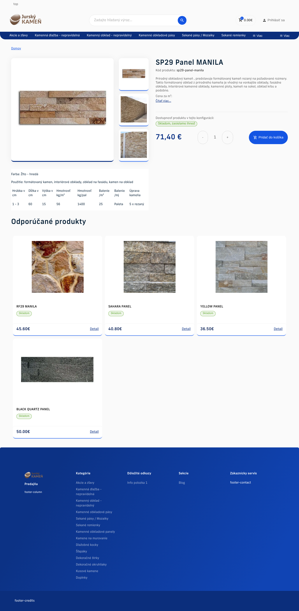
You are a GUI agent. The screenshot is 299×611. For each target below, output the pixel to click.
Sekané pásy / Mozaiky (92, 518)
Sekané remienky (88, 525)
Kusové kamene (87, 571)
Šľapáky (81, 551)
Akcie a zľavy (85, 483)
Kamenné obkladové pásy (94, 512)
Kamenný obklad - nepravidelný (89, 503)
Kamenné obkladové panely (95, 532)
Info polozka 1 (137, 483)
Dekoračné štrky (87, 558)
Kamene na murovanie (91, 538)
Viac (259, 35)
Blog (182, 483)
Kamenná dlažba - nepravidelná (89, 492)
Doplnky (82, 578)
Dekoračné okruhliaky (91, 564)
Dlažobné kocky (87, 545)
